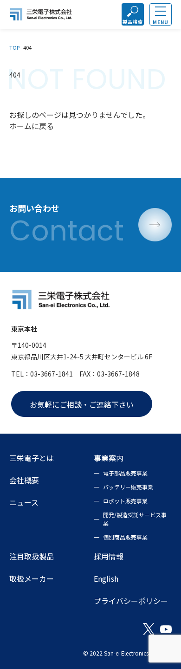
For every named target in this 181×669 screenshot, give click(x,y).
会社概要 (24, 480)
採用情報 (108, 556)
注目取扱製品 (31, 556)
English (106, 578)
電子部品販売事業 (125, 473)
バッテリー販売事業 (128, 487)
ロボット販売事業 (125, 501)
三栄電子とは (31, 457)
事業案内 (108, 457)
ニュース (24, 502)
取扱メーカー (31, 578)
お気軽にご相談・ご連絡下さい (82, 404)
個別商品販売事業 (125, 537)
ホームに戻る (31, 125)
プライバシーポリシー (131, 600)
